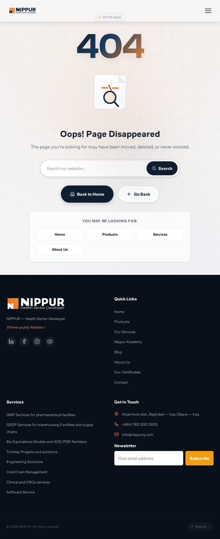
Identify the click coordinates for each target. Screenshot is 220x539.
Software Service (20, 492)
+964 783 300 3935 (140, 424)
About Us (122, 362)
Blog (118, 351)
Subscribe (199, 458)
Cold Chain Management (26, 471)
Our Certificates (127, 372)
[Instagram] (37, 341)
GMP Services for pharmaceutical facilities (40, 414)
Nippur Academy (128, 341)
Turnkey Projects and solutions (31, 451)
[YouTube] (50, 341)
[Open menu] (208, 10)
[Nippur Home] (22, 10)
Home (119, 311)
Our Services (124, 331)
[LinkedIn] (11, 341)
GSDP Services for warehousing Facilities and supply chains (49, 428)
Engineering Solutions (24, 461)
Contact (121, 382)
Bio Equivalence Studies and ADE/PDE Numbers (46, 441)
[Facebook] (24, 341)
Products (122, 321)
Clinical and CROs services (28, 482)
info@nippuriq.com (137, 435)
